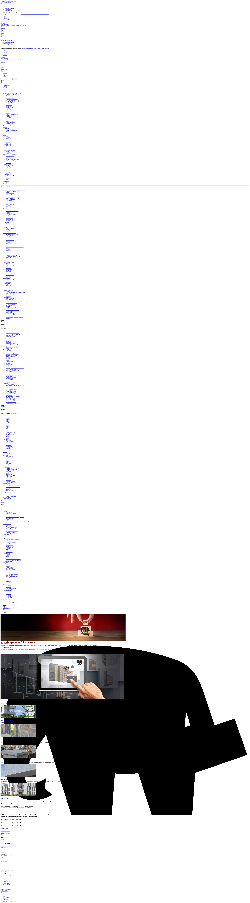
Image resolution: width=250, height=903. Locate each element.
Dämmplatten (8, 350)
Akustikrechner (9, 540)
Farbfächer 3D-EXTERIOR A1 (12, 468)
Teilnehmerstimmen (10, 518)
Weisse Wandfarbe (9, 361)
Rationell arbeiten (9, 121)
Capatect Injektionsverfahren (12, 298)
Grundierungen (9, 116)
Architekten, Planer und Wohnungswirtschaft (15, 517)
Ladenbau (8, 555)
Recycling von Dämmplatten (12, 531)
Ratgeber (5, 74)
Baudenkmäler (9, 446)
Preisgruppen (8, 587)
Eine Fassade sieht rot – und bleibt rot (13, 385)
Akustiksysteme (9, 103)
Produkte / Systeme (6, 700)
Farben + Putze (9, 573)
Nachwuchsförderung (7, 19)
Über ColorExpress (10, 585)
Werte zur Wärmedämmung (11, 402)
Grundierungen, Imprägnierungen (13, 94)
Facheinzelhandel (9, 568)
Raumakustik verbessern (11, 122)
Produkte (5, 73)
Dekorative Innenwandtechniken (12, 574)
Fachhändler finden (7, 876)
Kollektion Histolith (10, 240)
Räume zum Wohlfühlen (11, 397)
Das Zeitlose (8, 596)
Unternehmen (6, 18)
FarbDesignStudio (9, 567)
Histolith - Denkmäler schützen (12, 114)
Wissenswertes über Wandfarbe (12, 403)
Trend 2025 (8, 416)
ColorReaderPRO (9, 545)
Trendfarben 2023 (9, 460)
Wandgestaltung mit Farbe (11, 400)
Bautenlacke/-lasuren (10, 98)
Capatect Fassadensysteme (11, 300)
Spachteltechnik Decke (10, 398)
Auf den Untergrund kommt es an (13, 256)
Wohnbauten (8, 440)
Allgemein (8, 566)
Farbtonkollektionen (10, 546)
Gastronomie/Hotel (10, 441)
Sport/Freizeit (8, 448)
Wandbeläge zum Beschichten (12, 99)
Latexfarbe (8, 357)
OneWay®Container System (11, 527)
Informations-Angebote (10, 557)
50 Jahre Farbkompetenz (11, 496)
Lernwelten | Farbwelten (11, 490)
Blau (7, 435)
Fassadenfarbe (4, 798)
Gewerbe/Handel (9, 443)
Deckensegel (8, 291)
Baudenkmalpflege (9, 105)
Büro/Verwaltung (9, 442)
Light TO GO (8, 306)
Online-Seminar (9, 512)
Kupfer (7, 438)
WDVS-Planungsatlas (10, 304)
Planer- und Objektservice (11, 569)
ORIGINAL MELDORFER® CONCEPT (14, 470)
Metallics (7, 436)
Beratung (8, 525)
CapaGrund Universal (10, 254)
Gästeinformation (9, 519)
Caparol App (8, 541)
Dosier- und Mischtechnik (11, 588)
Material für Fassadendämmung (12, 354)
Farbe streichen (9, 337)
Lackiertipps (8, 342)
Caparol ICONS (6, 884)
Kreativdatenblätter (14, 809)
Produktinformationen (5, 809)
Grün (7, 427)
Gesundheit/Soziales (10, 449)
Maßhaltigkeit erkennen (10, 373)
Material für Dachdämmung (11, 355)
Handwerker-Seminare (10, 514)
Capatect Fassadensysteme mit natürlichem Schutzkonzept (18, 301)
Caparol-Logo (9, 543)
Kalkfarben (8, 237)
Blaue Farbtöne (9, 365)
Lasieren (7, 264)
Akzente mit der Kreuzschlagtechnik (13, 331)
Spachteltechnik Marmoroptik (12, 344)
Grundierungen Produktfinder (12, 255)
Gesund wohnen (9, 115)
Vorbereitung (8, 526)
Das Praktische (9, 597)
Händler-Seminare (9, 515)
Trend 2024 (8, 418)
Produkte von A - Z (7, 85)
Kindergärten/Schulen (10, 447)
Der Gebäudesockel (10, 313)
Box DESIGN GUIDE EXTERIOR (13, 485)
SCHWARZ (8, 471)
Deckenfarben (9, 366)
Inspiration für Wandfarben (11, 393)
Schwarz (7, 425)
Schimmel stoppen (9, 378)
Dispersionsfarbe (9, 351)
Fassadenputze (4, 779)
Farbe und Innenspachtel (11, 532)
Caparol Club (6, 883)
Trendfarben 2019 (9, 463)
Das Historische (9, 595)
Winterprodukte (9, 312)
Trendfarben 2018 (9, 464)
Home (4, 16)
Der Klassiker (8, 594)
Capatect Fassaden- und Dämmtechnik (14, 101)
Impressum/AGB (6, 897)
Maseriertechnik (9, 395)
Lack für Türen (9, 341)
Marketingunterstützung (10, 556)
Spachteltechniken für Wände (12, 347)
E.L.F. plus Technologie (11, 245)
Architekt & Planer (7, 9)
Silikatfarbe (8, 358)
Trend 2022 (8, 420)
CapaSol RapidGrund (10, 252)
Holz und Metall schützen (11, 117)
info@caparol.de (4, 861)
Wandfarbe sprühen (10, 348)
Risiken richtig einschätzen (11, 377)
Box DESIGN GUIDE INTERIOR (13, 487)
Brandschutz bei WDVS (11, 314)
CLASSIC (8, 488)
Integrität (5, 898)
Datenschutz (5, 899)
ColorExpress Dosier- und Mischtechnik (14, 560)
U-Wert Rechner (9, 552)
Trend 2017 (8, 431)
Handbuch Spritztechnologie (11, 389)
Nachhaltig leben (9, 120)
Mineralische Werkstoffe (11, 356)
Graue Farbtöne (9, 371)
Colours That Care (7, 881)
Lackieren (8, 263)
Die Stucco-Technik (10, 384)
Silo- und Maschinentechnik (11, 528)
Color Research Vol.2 (10, 432)
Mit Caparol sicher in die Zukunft (12, 396)
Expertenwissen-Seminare (11, 513)
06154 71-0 (3, 860)
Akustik (7, 580)
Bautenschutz (8, 106)
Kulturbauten (8, 445)
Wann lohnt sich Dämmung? (11, 382)
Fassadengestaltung (10, 228)
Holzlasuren (8, 478)
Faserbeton (3, 759)
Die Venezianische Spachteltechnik (13, 334)
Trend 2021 (8, 422)
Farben (7, 95)
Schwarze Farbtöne (10, 379)
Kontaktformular (9, 453)
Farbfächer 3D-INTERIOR (11, 469)
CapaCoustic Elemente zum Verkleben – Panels (15, 292)
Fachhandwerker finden (8, 875)
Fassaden (8, 113)
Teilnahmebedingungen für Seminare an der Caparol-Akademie (19, 521)
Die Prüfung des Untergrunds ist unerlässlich (15, 368)
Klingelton (8, 548)
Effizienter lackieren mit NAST (12, 335)
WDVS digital (9, 305)
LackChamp (8, 477)
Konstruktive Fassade (10, 102)
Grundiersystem (9, 338)
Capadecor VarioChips (10, 481)
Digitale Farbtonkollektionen (12, 482)
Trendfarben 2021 (9, 461)
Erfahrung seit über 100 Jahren (12, 234)
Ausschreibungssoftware (11, 542)
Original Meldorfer (6, 739)
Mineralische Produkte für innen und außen (15, 247)
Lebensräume (8, 480)
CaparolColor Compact (10, 475)
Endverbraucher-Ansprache (11, 570)
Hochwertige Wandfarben (11, 392)
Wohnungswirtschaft (7, 10)
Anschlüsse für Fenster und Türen (13, 308)
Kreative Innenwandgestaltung (12, 272)
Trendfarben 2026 (9, 456)
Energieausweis (9, 386)
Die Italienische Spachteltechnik (12, 333)
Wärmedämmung (9, 123)
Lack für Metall (9, 376)
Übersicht (5, 86)
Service (4, 76)
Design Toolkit (9, 484)
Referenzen (8, 238)
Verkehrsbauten (9, 450)
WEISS (7, 421)
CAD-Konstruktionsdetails (11, 303)
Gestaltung (5, 75)
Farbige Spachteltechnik (11, 388)
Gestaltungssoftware (10, 547)
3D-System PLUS (9, 474)
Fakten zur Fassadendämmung (12, 369)
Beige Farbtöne (9, 364)
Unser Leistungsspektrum (11, 495)
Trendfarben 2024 (9, 459)
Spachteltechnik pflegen (11, 399)
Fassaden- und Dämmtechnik (12, 576)
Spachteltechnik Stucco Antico (12, 346)
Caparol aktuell (9, 582)
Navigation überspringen (6, 2)
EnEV (7, 315)
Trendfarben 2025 (9, 457)
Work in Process (9, 433)
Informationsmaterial (22, 809)
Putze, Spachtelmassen (10, 96)
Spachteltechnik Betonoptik (11, 343)
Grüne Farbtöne (9, 372)
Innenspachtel (8, 271)
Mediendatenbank (9, 549)
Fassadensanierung (9, 235)
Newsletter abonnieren (5, 871)
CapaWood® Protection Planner (12, 539)
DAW (4, 17)
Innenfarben (8, 270)
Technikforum (9, 381)
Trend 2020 (8, 424)
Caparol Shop (6, 882)
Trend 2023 (8, 419)
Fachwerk (8, 236)
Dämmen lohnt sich (10, 311)
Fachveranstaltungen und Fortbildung (13, 559)
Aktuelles (5, 20)
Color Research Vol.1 (10, 434)
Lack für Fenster (9, 340)
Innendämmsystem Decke (11, 307)
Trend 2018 (8, 428)
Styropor (7, 360)
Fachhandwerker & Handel (8, 8)
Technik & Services (10, 589)
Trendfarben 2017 (9, 466)
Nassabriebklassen (9, 375)
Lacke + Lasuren (9, 575)
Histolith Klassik (9, 476)
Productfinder (6, 87)
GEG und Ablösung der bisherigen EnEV (14, 317)
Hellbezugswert (9, 390)
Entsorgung (8, 318)
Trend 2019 (8, 426)
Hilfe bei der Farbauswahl (11, 391)
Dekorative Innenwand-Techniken (13, 100)
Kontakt (7, 520)
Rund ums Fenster (9, 299)
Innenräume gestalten (10, 118)
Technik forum (9, 577)
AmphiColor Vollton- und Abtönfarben (14, 273)
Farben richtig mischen (10, 336)
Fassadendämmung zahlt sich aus (12, 310)
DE (5, 612)
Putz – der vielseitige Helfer (11, 353)
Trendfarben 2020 (9, 462)
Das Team (8, 493)
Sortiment (8, 554)
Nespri (7, 284)
